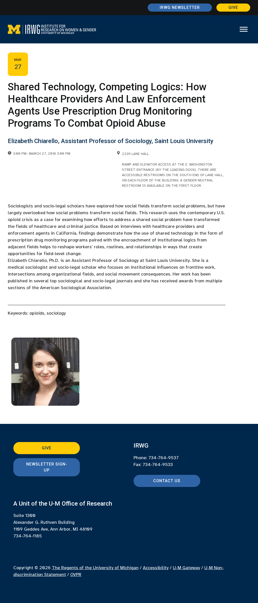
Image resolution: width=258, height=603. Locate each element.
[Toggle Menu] (244, 29)
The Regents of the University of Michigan (95, 567)
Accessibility (156, 567)
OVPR (75, 574)
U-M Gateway (186, 567)
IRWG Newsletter (180, 7)
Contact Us (166, 480)
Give (233, 7)
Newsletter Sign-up (46, 467)
